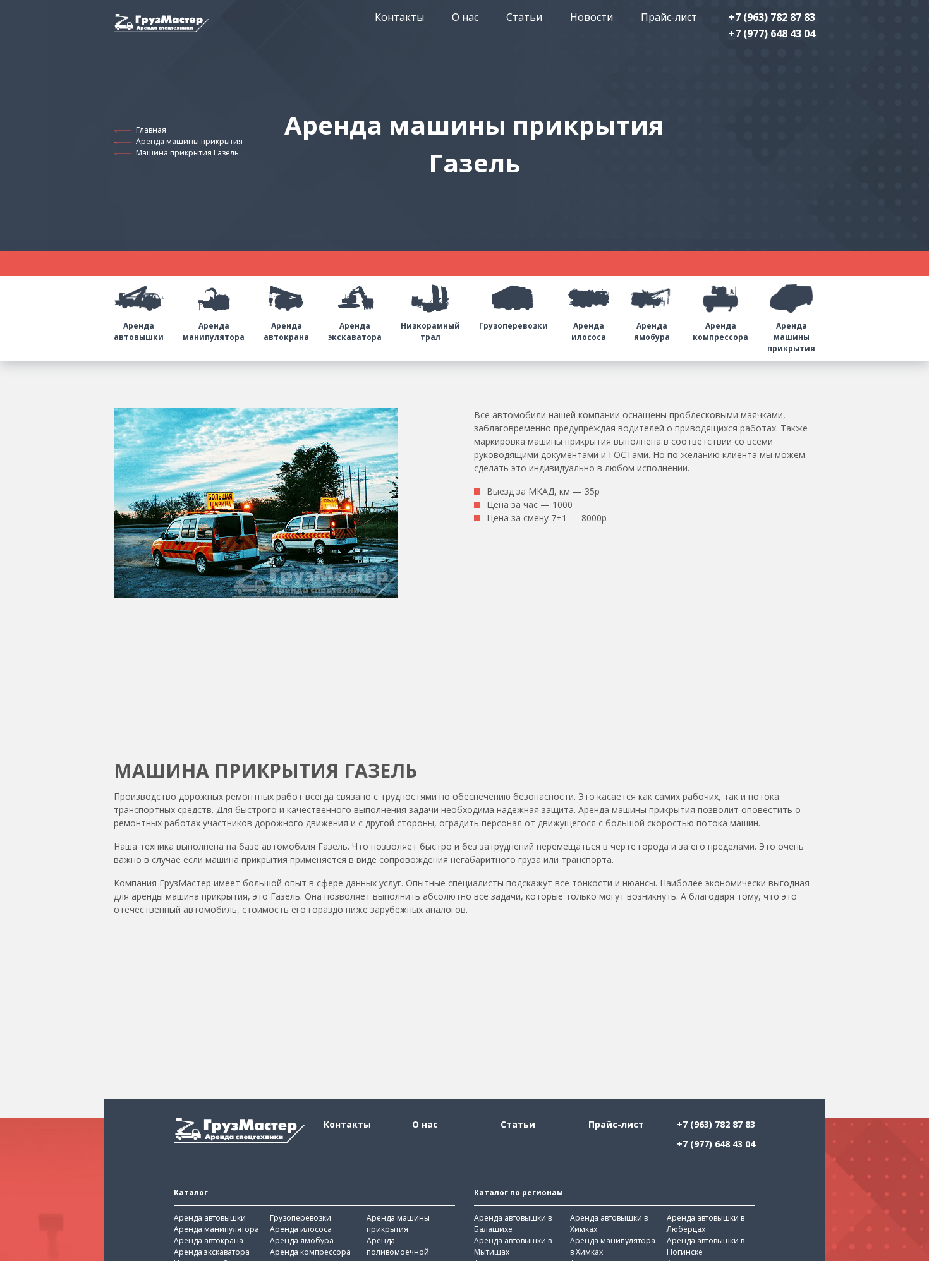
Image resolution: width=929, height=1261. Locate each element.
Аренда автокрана (286, 331)
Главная (151, 129)
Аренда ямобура (652, 331)
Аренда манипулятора (214, 331)
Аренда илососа (588, 331)
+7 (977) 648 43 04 (772, 33)
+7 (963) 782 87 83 (772, 17)
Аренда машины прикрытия (189, 141)
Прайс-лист (669, 17)
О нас (465, 17)
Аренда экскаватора (355, 331)
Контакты (399, 17)
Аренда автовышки (139, 331)
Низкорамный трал (430, 331)
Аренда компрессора (720, 331)
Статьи (524, 17)
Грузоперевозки (513, 325)
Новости (591, 17)
